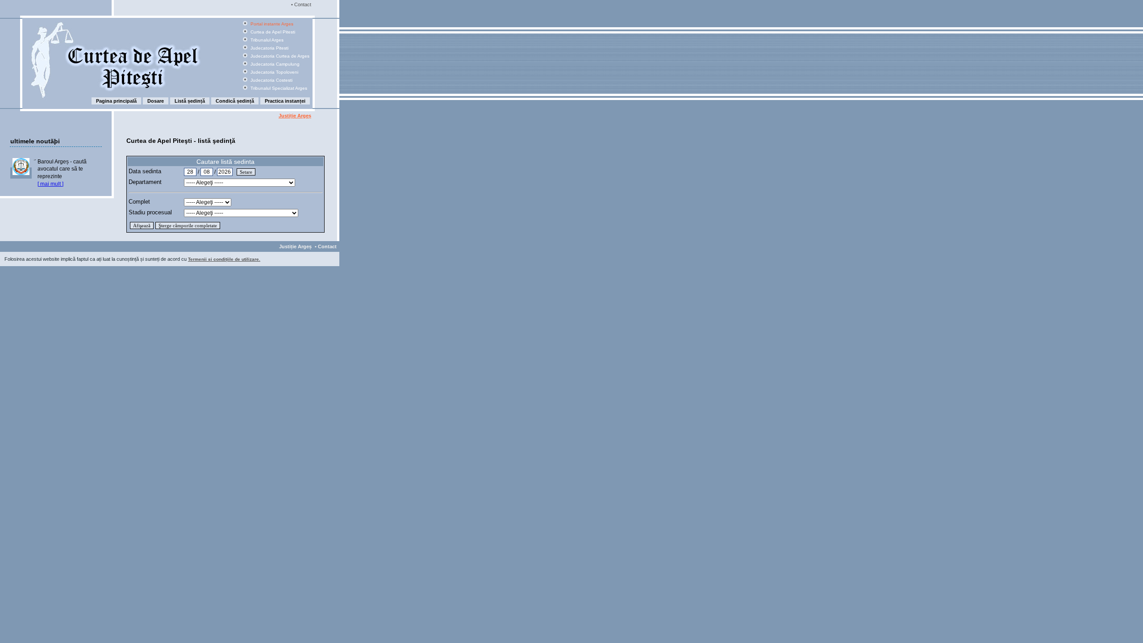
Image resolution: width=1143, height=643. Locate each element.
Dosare (155, 101)
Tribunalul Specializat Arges (278, 88)
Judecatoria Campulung (274, 64)
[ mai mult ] (50, 184)
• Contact (300, 4)
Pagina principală (116, 101)
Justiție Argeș (295, 115)
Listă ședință (190, 101)
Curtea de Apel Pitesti (272, 31)
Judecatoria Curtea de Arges (279, 56)
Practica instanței (285, 101)
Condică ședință (235, 101)
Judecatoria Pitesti (268, 48)
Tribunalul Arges (266, 40)
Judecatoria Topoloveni (273, 72)
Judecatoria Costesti (270, 80)
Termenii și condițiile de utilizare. (224, 259)
